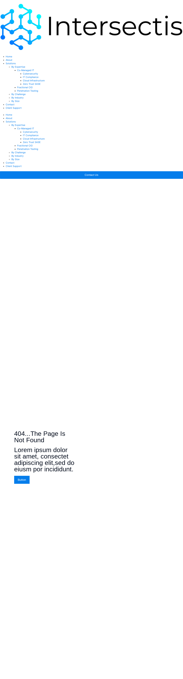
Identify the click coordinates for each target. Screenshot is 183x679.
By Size (15, 101)
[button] (91, 111)
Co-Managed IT (25, 70)
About (9, 60)
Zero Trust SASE (32, 83)
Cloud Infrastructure (34, 80)
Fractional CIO (25, 87)
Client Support (14, 107)
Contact (10, 104)
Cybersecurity (30, 73)
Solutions (11, 63)
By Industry (17, 97)
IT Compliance (30, 77)
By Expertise (18, 66)
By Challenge (18, 94)
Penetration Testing (27, 90)
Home (9, 56)
